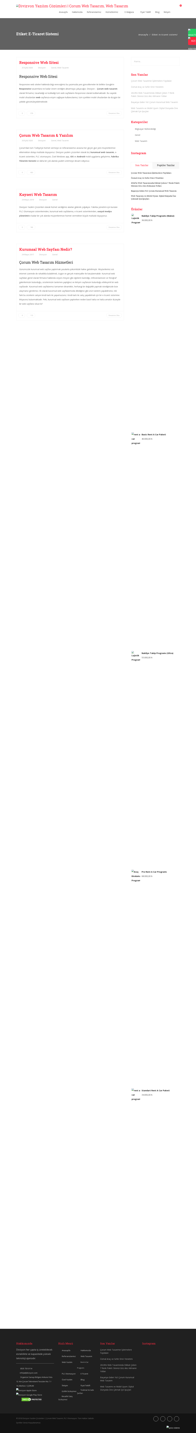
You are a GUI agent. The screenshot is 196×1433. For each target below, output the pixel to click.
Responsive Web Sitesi (39, 62)
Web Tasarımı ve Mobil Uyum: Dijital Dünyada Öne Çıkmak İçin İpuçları (154, 110)
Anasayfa (63, 12)
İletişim (167, 12)
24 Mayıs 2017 (28, 254)
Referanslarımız (94, 12)
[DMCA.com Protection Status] (32, 1399)
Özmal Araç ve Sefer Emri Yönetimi (147, 87)
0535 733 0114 (26, 1368)
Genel (53, 67)
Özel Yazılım (67, 1379)
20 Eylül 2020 (27, 140)
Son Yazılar (141, 165)
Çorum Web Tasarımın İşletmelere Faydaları (151, 80)
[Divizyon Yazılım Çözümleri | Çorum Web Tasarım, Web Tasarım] (72, 5)
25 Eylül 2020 (27, 67)
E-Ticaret (84, 1373)
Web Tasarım (63, 67)
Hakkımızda (77, 12)
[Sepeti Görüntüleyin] (179, 6)
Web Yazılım (67, 1362)
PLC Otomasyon (69, 1373)
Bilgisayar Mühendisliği (145, 129)
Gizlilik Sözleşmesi (69, 1391)
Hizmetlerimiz (112, 12)
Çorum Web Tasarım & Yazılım (46, 135)
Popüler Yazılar (166, 165)
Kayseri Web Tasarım (38, 194)
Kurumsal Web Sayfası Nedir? (45, 249)
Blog (157, 12)
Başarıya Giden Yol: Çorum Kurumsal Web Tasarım (154, 102)
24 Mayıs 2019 (28, 199)
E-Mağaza (129, 12)
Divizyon (42, 67)
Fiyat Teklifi (145, 12)
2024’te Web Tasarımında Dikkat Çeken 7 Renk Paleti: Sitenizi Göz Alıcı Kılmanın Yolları (152, 94)
